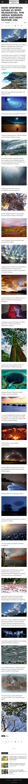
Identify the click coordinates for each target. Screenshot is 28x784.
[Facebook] (2, 25)
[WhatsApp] (12, 25)
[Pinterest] (9, 25)
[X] (5, 25)
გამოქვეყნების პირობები (17, 780)
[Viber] (18, 25)
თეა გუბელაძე (7, 22)
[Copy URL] (21, 25)
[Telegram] (15, 25)
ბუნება (7, 735)
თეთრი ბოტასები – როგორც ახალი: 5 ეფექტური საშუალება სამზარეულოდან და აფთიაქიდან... (18, 758)
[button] (2, 2)
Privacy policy (8, 780)
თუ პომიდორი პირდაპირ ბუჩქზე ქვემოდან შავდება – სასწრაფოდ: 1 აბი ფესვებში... (18, 771)
